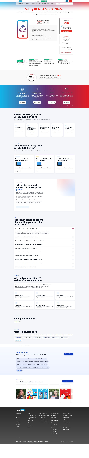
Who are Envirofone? (32, 415)
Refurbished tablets (43, 419)
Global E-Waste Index (67, 427)
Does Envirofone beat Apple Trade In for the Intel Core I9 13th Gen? (44, 240)
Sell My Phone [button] (19, 3)
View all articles (68, 353)
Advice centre (53, 417)
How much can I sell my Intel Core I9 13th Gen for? (44, 228)
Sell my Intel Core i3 (46, 337)
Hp (21, 345)
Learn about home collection (66, 52)
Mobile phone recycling (43, 422)
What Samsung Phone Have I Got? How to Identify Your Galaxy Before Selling (32, 358)
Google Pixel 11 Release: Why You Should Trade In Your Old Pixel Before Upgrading (33, 367)
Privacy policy (30, 420)
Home (17, 345)
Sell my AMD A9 (50, 334)
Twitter (17, 419)
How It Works (38, 3)
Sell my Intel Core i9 (18, 340)
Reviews (64, 425)
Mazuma (27, 437)
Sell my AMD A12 (43, 334)
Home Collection (66, 429)
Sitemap (52, 427)
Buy (67, 1)
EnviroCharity (43, 3)
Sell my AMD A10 (34, 334)
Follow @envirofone (67, 381)
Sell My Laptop (17, 321)
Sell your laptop (66, 31)
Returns (17, 426)
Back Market (39, 437)
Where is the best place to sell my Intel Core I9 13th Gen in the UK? (44, 252)
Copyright (29, 424)
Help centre (53, 415)
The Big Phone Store (33, 437)
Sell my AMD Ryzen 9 (27, 337)
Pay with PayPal (54, 433)
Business (29, 427)
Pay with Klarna (54, 429)
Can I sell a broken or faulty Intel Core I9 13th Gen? (44, 248)
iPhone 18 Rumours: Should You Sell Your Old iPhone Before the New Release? (32, 364)
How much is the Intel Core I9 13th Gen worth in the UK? (44, 237)
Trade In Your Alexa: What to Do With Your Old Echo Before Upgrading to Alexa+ (32, 361)
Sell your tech (65, 421)
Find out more (22, 102)
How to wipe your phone (56, 425)
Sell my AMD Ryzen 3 (59, 334)
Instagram (18, 421)
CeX (42, 437)
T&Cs (29, 422)
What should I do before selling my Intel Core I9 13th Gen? (44, 255)
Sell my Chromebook (36, 337)
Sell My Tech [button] (32, 3)
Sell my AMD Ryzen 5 (68, 334)
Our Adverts (18, 422)
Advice (48, 3)
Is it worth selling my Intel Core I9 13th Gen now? (44, 266)
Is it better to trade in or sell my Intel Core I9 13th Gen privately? (44, 244)
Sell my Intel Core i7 (64, 337)
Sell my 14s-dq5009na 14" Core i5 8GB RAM (22, 334)
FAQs (52, 422)
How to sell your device (67, 415)
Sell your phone (66, 417)
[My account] (64, 1)
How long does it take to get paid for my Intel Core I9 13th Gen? (44, 259)
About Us (51, 3)
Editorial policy (54, 424)
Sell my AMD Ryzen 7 (18, 337)
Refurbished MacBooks (43, 421)
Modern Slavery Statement (34, 442)
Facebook (18, 417)
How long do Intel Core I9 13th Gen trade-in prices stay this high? (44, 263)
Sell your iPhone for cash (67, 419)
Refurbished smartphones (44, 415)
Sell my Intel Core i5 (55, 337)
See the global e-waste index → (22, 207)
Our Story (18, 424)
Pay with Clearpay (54, 431)
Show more (19, 370)
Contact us (18, 415)
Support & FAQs (31, 425)
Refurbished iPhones (43, 417)
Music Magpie (23, 437)
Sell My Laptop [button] (26, 3)
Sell (70, 1)
